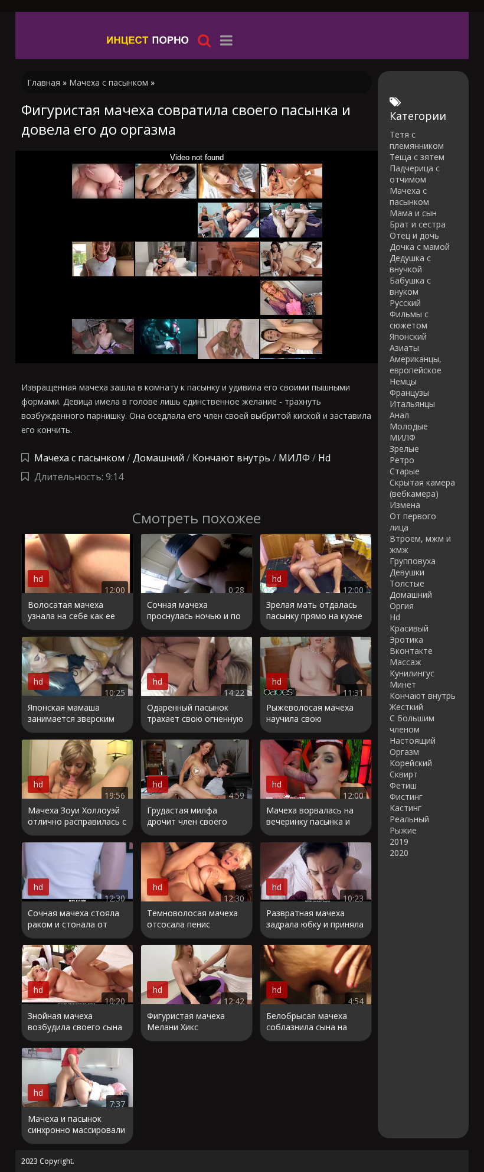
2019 (399, 841)
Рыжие (403, 830)
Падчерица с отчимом (415, 173)
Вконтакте (411, 650)
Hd (324, 457)
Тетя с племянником (417, 140)
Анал (399, 415)
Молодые (409, 426)
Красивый (409, 628)
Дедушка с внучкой (410, 263)
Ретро (402, 459)
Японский (408, 336)
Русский (405, 302)
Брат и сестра (418, 224)
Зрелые (404, 448)
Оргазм (404, 751)
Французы (409, 392)
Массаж (405, 662)
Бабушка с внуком (410, 286)
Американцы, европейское (416, 364)
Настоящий (413, 740)
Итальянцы (412, 403)
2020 (399, 852)
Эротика (406, 639)
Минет (403, 684)
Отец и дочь (414, 235)
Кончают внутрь (231, 457)
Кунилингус (412, 673)
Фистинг (406, 796)
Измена (405, 504)
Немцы (403, 381)
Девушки (407, 572)
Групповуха (413, 561)
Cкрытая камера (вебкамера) (422, 488)
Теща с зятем (417, 156)
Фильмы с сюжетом (409, 319)
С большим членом (412, 723)
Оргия (402, 605)
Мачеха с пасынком (79, 457)
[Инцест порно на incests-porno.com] (148, 40)
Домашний (160, 457)
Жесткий (406, 706)
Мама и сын (413, 213)
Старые (405, 471)
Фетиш (403, 785)
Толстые (407, 583)
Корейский (411, 763)
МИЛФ (294, 457)
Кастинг (405, 807)
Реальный (409, 819)
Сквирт (404, 774)
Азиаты (404, 347)
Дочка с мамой (420, 246)
